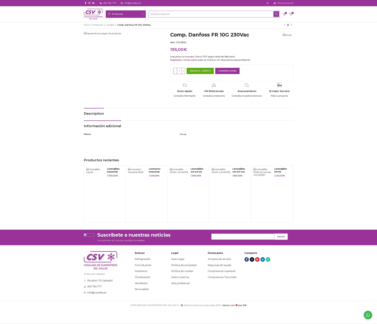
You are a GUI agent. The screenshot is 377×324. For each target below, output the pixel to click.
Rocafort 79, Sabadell (100, 280)
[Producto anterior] (284, 25)
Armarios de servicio (219, 259)
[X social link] (252, 259)
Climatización (142, 277)
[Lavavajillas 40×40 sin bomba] (179, 171)
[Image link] (100, 260)
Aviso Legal (177, 259)
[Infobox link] (283, 3)
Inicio (86, 25)
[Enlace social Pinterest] (257, 259)
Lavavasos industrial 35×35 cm (154, 171)
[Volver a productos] (288, 25)
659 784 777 (94, 286)
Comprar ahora (227, 71)
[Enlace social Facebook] (85, 3)
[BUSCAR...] (276, 14)
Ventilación (141, 283)
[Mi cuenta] (267, 3)
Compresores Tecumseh (222, 277)
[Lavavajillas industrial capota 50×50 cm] (95, 171)
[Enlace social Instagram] (89, 3)
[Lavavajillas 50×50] (262, 172)
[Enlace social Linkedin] (93, 3)
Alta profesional (180, 283)
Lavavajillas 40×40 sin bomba (197, 171)
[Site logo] (93, 13)
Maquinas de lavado (219, 265)
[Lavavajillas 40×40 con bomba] (221, 171)
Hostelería (141, 271)
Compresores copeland (221, 271)
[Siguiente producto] (291, 25)
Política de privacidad (184, 265)
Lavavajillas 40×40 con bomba (238, 171)
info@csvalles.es (96, 292)
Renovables (142, 289)
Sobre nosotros (180, 277)
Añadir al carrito (200, 71)
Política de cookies (182, 271)
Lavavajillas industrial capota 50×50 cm (114, 173)
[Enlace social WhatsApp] (268, 259)
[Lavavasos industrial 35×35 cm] (137, 171)
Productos (97, 25)
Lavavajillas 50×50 (280, 170)
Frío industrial (143, 265)
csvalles (110, 25)
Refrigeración (143, 259)
